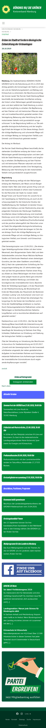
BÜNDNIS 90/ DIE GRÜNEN (27, 8)
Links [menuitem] (27, 714)
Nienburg (6, 32)
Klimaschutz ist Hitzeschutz (15, 630)
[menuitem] (7, 719)
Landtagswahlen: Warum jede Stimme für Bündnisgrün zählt (21, 609)
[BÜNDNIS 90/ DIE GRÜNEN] (6, 9)
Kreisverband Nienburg (11, 29)
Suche (29, 719)
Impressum (37, 719)
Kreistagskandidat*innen (13, 518)
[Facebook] (17, 714)
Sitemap (22, 719)
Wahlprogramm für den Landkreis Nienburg (20, 543)
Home (7, 719)
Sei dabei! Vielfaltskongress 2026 (18, 589)
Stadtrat (5, 34)
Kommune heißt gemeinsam (14, 499)
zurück (4, 368)
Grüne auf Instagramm (23, 377)
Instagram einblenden (23, 381)
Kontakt (14, 719)
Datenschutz (23, 725)
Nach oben (6, 386)
